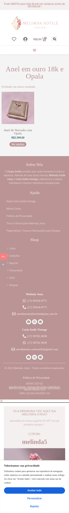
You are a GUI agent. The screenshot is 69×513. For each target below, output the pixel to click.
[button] (54, 38)
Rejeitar (34, 506)
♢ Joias (11, 248)
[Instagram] (34, 321)
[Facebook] (28, 321)
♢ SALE (10, 277)
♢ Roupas (12, 285)
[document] (34, 456)
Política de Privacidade (19, 216)
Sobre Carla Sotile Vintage (21, 201)
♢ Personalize (14, 270)
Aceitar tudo (34, 490)
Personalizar (34, 498)
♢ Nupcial (12, 263)
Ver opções (17, 144)
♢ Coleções (13, 255)
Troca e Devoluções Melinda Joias (25, 223)
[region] (34, 486)
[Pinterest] (40, 321)
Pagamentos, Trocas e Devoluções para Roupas (33, 230)
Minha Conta (13, 208)
